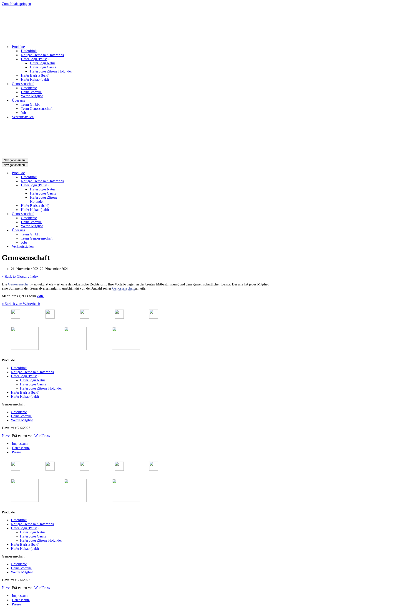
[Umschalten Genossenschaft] (81, 214)
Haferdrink (29, 51)
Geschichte (29, 88)
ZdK (40, 296)
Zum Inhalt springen (16, 4)
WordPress (42, 436)
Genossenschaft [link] (19, 284)
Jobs (24, 113)
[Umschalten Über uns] (81, 230)
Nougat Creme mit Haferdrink (42, 55)
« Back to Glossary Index (20, 276)
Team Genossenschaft (36, 108)
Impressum (20, 443)
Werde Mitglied (32, 96)
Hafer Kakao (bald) (35, 79)
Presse (16, 452)
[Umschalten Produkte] (81, 173)
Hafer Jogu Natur (42, 63)
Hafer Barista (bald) (35, 75)
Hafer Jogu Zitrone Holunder (51, 71)
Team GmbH (30, 104)
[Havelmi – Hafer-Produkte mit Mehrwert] (19, 39)
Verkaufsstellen (23, 117)
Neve (6, 436)
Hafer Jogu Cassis (43, 67)
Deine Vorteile (31, 92)
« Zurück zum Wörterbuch (21, 304)
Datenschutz (21, 448)
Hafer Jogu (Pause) (24, 376)
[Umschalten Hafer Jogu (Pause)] (81, 185)
